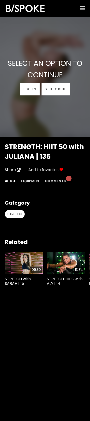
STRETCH (14, 214)
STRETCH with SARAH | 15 (18, 281)
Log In (30, 89)
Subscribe (55, 89)
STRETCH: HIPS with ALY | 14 (65, 281)
